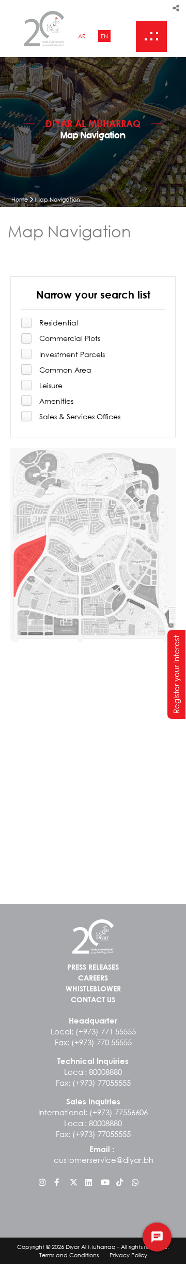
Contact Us (93, 999)
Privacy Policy (128, 1255)
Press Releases (93, 966)
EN (104, 36)
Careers (93, 977)
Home (19, 199)
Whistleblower (93, 988)
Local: (93, 1031)
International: (93, 1112)
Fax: (93, 1042)
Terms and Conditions (69, 1255)
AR (82, 36)
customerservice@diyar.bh (103, 1159)
